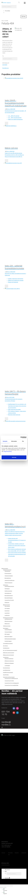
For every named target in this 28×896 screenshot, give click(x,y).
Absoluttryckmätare (9, 658)
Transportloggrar (8, 632)
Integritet (23, 852)
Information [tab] (14, 441)
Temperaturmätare (7, 569)
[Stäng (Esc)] (11, 885)
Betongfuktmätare (9, 595)
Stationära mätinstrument (9, 677)
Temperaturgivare (8, 582)
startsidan (4, 64)
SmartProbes (6, 674)
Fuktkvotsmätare (8, 591)
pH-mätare (5, 645)
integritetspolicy (7, 451)
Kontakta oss (5, 68)
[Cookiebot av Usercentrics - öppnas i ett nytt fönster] (20, 437)
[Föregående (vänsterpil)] (1, 887)
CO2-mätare (7, 606)
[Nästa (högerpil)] (4, 887)
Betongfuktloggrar (9, 597)
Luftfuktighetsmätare (9, 586)
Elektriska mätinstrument (8, 652)
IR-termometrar (8, 573)
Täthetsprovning (6, 626)
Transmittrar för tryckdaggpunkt (12, 683)
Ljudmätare (7, 615)
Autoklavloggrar (8, 641)
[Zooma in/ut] (1, 885)
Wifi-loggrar (7, 634)
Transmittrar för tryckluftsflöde (11, 685)
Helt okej (14, 457)
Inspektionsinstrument (8, 672)
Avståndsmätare (6, 670)
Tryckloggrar (7, 665)
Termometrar (7, 571)
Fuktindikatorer (8, 593)
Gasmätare (7, 610)
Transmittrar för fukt (9, 600)
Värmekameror (6, 648)
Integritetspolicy (6, 865)
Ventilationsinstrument (8, 617)
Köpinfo (17, 852)
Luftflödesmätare (8, 619)
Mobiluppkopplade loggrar (10, 638)
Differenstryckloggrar (9, 663)
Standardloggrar (8, 629)
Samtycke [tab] (5, 441)
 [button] (6, 160)
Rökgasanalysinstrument (8, 655)
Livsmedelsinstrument (8, 643)
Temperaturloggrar (9, 575)
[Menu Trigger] (25, 3)
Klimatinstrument (8, 621)
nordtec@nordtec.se (6, 725)
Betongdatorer (8, 578)
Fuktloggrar (7, 588)
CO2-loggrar (7, 608)
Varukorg (7, 878)
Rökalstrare (7, 623)
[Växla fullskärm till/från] (4, 885)
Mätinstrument (5, 568)
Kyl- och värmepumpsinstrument (10, 650)
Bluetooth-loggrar (8, 636)
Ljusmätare (7, 613)
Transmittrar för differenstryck (11, 678)
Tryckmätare (5, 657)
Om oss (3, 852)
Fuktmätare (5, 585)
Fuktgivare (7, 602)
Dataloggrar (5, 628)
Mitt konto (7, 869)
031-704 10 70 (6, 713)
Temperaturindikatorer (9, 580)
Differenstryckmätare (9, 661)
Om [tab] (23, 441)
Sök (6, 871)
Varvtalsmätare (6, 667)
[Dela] (8, 885)
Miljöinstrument (6, 604)
